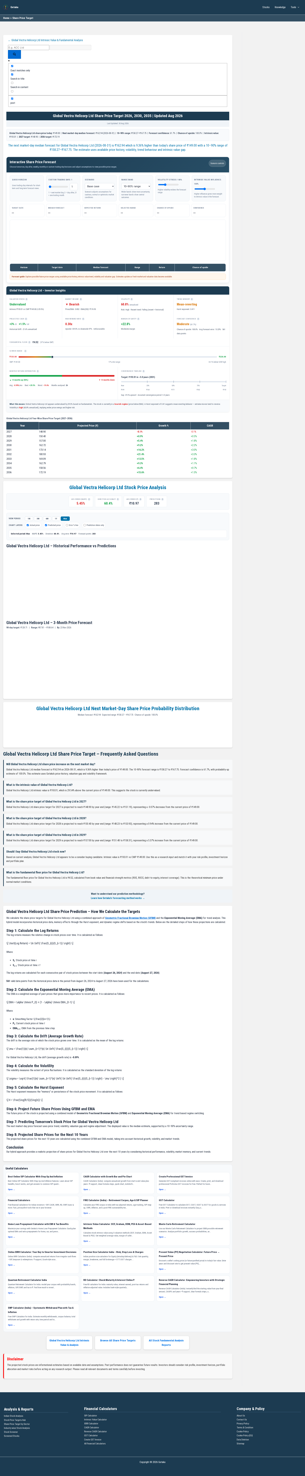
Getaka (14, 7)
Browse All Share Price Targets (118, 1340)
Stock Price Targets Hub (15, 1420)
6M (47, 518)
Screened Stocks (11, 1436)
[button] (297, 7)
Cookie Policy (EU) (245, 1435)
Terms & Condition (245, 1427)
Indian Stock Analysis (13, 1416)
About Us (241, 1415)
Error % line (73, 525)
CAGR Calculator (91, 1427)
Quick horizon (19, 180)
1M (29, 518)
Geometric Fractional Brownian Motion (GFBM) (130, 917)
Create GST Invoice (92, 1439)
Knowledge (280, 7)
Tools (293, 7)
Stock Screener (11, 1432)
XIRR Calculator (91, 1423)
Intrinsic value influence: (208, 182)
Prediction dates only (95, 525)
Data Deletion (243, 1439)
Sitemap (240, 1443)
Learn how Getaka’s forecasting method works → (118, 898)
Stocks (266, 7)
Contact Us (242, 1419)
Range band (127, 180)
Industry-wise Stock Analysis (17, 1428)
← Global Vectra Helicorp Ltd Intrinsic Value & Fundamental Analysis (45, 40)
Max (65, 518)
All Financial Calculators (95, 1443)
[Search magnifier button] (14, 54)
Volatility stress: (170, 180)
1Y (56, 518)
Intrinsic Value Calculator (95, 1419)
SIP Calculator (90, 1415)
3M (38, 518)
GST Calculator (91, 1435)
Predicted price (54, 525)
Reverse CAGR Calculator (95, 1431)
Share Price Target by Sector (17, 1424)
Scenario (89, 180)
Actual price (35, 525)
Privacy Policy (243, 1423)
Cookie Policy (243, 1431)
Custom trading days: (60, 180)
